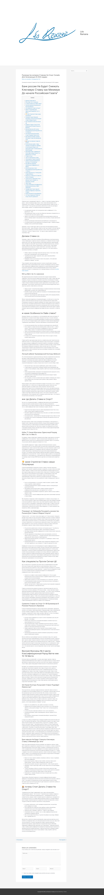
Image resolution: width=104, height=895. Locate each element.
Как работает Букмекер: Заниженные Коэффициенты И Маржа (32, 165)
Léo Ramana (84, 32)
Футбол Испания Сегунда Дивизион (33, 193)
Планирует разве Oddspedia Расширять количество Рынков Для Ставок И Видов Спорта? (33, 119)
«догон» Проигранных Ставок (32, 157)
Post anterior (19, 839)
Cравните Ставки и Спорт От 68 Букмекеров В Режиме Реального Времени (33, 126)
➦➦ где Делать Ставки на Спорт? (33, 108)
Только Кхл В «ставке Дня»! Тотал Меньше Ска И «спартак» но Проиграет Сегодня (33, 180)
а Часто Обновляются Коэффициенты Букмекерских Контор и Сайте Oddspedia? (34, 186)
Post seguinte (62, 839)
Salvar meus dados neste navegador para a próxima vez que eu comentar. (39, 873)
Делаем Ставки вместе (31, 100)
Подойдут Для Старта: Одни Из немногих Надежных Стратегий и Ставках (33, 191)
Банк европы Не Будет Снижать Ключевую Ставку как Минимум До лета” (33, 138)
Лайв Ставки (28, 183)
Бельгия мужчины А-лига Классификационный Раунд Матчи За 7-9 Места (34, 170)
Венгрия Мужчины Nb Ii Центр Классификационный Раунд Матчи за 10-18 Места (34, 131)
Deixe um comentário (26, 79)
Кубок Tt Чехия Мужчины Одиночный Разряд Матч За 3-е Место (33, 111)
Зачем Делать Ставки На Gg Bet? (33, 159)
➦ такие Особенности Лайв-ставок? (34, 103)
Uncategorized (35, 79)
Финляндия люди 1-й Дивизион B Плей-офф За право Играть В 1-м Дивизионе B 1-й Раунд (33, 153)
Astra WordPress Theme (61, 891)
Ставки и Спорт (29, 156)
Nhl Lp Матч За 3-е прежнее (32, 102)
